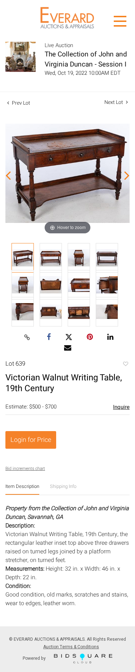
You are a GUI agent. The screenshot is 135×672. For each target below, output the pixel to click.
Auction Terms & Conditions (71, 647)
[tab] (22, 489)
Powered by (35, 658)
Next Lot (114, 102)
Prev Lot (20, 103)
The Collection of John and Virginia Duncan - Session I (86, 59)
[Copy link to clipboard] (27, 337)
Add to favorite (125, 364)
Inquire (121, 407)
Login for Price (30, 440)
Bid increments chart (25, 468)
